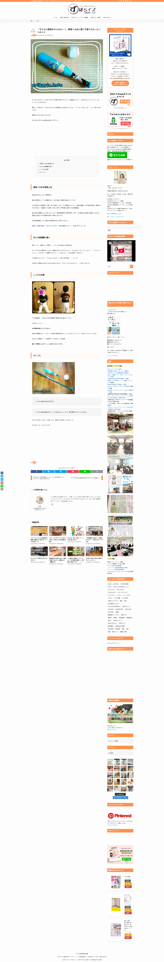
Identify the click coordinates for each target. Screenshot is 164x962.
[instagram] (121, 1)
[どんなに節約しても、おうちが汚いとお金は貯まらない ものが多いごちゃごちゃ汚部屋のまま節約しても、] (117, 788)
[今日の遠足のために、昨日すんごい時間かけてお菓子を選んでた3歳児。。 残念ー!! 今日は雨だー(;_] (110, 788)
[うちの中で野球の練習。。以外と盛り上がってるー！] (117, 775)
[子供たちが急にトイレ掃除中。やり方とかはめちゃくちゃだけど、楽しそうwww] (124, 775)
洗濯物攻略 (129, 617)
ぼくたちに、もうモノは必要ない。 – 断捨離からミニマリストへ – (128, 899)
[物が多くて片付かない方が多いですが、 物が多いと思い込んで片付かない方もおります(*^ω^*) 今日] (124, 768)
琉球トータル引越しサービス (116, 380)
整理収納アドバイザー (113, 615)
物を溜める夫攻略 (120, 626)
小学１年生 (111, 609)
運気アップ (115, 632)
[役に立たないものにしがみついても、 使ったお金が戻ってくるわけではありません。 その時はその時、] (124, 762)
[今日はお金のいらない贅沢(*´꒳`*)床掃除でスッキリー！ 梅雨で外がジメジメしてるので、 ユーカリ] (124, 782)
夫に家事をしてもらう (113, 603)
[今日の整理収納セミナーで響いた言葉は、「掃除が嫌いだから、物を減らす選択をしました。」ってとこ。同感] (117, 782)
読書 (123, 629)
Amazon (128, 884)
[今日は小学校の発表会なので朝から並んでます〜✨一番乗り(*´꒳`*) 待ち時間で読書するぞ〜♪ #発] (130, 762)
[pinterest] (125, 1)
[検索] (132, 1)
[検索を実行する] (131, 266)
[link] (52, 504)
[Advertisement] (66, 139)
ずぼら (109, 587)
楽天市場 (127, 887)
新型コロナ (124, 615)
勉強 (121, 601)
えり (39, 506)
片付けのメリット (117, 620)
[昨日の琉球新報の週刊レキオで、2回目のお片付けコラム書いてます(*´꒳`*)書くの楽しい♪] (130, 775)
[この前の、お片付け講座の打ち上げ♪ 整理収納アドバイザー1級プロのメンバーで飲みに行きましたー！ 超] (110, 768)
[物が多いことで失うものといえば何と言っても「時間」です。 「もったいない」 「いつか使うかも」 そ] (130, 782)
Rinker (130, 877)
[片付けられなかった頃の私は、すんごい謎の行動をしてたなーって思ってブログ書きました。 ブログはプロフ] (130, 788)
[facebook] (119, 1)
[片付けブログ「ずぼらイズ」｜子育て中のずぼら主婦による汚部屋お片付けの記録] (82, 9)
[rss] (128, 1)
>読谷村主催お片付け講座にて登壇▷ (117, 384)
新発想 (109, 617)
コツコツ (119, 595)
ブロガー (110, 598)
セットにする (126, 595)
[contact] (130, 1)
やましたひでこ (120, 589)
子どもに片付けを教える (114, 606)
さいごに (43, 172)
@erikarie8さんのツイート (114, 643)
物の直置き (111, 626)
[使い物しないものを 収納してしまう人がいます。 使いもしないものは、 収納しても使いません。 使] (110, 762)
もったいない (111, 589)
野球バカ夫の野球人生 (47, 164)
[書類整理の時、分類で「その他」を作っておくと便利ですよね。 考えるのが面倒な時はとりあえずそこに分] (124, 788)
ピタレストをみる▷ (112, 825)
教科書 (117, 612)
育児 (34, 35)
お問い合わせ (102, 956)
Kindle (127, 881)
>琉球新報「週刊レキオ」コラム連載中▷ (118, 371)
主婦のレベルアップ (113, 601)
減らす (109, 620)
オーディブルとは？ (112, 355)
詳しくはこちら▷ (112, 729)
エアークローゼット (123, 592)
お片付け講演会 (125, 584)
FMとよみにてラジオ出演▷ (114, 369)
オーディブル (111, 595)
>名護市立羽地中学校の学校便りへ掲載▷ (118, 378)
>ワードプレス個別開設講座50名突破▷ (117, 567)
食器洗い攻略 (123, 632)
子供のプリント (126, 606)
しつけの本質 (44, 169)
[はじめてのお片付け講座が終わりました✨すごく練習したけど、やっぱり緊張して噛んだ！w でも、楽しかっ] (110, 775)
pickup (109, 584)
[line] (123, 1)
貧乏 (127, 629)
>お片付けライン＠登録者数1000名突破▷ (118, 373)
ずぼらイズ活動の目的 (63, 956)
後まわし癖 (128, 609)
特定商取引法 (82, 956)
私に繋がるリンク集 (93, 956)
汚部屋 (115, 617)
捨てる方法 (111, 612)
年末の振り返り (119, 609)
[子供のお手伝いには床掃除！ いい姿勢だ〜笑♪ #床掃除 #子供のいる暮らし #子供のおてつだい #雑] (130, 768)
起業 (109, 632)
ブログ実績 (117, 598)
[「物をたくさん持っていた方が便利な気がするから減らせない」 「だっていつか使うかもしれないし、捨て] (117, 762)
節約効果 (118, 629)
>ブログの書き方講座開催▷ (114, 565)
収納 (125, 601)
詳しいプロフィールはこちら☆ (115, 216)
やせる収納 (127, 876)
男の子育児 (111, 629)
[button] (36, 471)
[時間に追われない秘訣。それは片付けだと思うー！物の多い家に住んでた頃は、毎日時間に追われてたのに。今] (110, 782)
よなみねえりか (112, 592)
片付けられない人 (112, 623)
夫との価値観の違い (46, 166)
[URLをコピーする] (97, 471)
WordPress (116, 584)
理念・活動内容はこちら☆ (114, 213)
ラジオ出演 (125, 598)
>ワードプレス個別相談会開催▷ (116, 569)
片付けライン (122, 623)
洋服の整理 (121, 617)
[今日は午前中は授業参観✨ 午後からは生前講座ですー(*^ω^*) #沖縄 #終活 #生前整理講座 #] (117, 768)
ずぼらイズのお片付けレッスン (121, 587)
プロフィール (74, 956)
